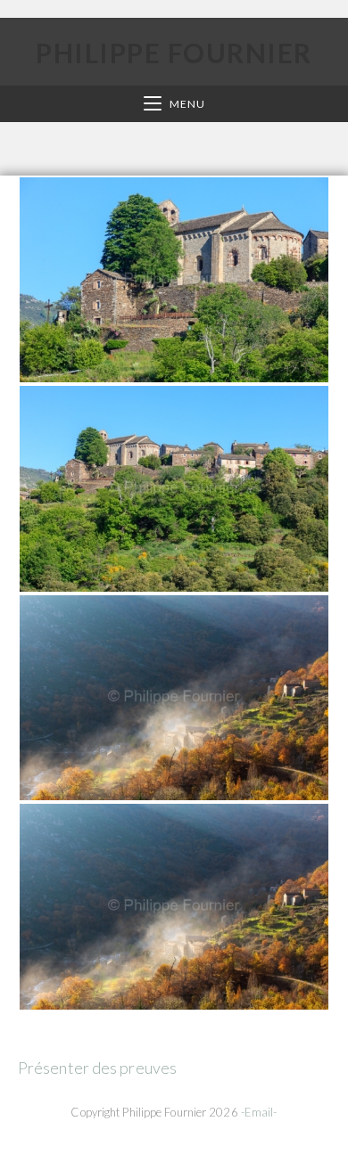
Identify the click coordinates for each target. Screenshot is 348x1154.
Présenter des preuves (97, 1067)
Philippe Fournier (174, 53)
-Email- (259, 1112)
